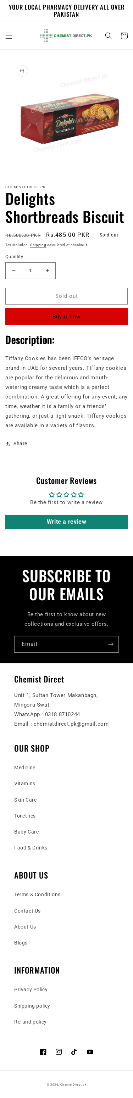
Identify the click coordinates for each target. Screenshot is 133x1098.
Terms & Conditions (37, 894)
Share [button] (20, 443)
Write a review (66, 521)
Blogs (21, 943)
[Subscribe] (110, 644)
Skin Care (25, 800)
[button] (9, 36)
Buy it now (66, 316)
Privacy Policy (31, 989)
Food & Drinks (31, 848)
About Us (25, 927)
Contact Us (27, 911)
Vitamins (24, 783)
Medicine (24, 767)
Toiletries (25, 816)
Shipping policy (32, 1006)
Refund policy (30, 1022)
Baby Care (26, 832)
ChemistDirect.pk (73, 1084)
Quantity (14, 256)
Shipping (38, 245)
